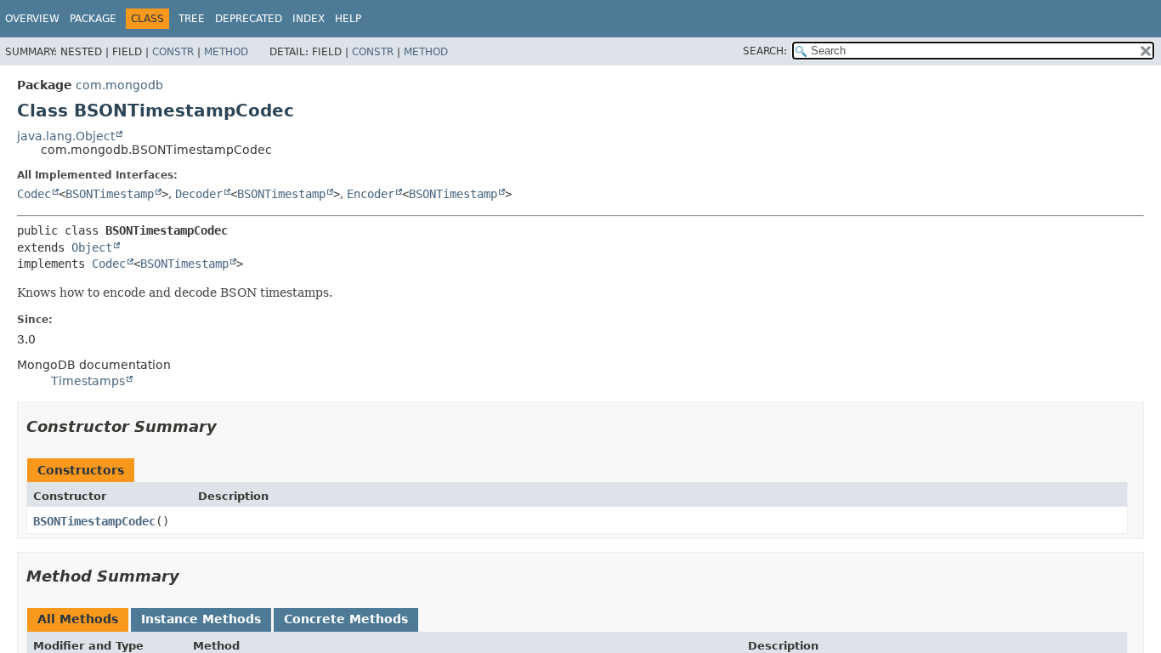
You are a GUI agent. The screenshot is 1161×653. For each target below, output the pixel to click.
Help (348, 19)
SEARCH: (765, 51)
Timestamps (88, 381)
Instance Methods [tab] (201, 619)
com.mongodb (119, 85)
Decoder (199, 194)
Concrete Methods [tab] (346, 619)
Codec (34, 194)
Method (226, 52)
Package (93, 19)
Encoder (370, 194)
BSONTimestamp (109, 194)
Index (308, 19)
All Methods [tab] (77, 619)
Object (91, 247)
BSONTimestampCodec (94, 521)
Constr (173, 52)
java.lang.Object (66, 136)
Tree (191, 19)
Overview (32, 19)
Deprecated (248, 19)
